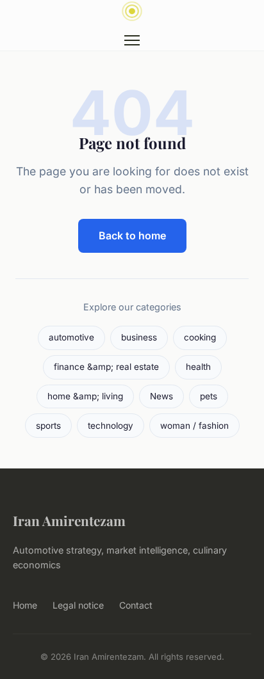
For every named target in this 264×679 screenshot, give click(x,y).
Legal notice (78, 605)
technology (110, 425)
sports (48, 425)
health (198, 367)
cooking (200, 337)
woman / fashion (194, 425)
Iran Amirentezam (69, 520)
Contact (136, 605)
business (139, 337)
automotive (71, 337)
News (161, 396)
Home (25, 605)
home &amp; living (85, 396)
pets (208, 396)
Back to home (132, 235)
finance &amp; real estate (106, 367)
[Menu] (132, 40)
